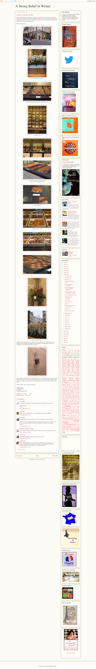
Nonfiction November (75, 412)
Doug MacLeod (76, 389)
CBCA (63, 385)
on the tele (76, 413)
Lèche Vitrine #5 (68, 301)
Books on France (74, 375)
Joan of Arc (64, 402)
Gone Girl (67, 303)
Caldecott (64, 384)
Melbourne (68, 409)
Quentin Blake (76, 417)
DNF (72, 389)
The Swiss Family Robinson (68, 297)
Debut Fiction (65, 389)
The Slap (70, 230)
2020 (65, 262)
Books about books (66, 375)
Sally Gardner (70, 421)
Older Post (55, 455)
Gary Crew (74, 394)
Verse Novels (67, 428)
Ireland (69, 400)
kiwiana (75, 403)
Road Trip (77, 419)
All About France (66, 351)
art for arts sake (74, 353)
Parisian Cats (68, 300)
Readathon (71, 418)
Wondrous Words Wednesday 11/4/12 (72, 212)
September (67, 313)
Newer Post (19, 455)
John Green (70, 402)
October (67, 279)
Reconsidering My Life (70, 419)
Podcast (68, 415)
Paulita (21, 441)
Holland (67, 398)
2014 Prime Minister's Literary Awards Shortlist (69, 289)
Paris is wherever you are (70, 295)
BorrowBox (71, 382)
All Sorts (74, 351)
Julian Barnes (74, 402)
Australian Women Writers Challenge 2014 (70, 364)
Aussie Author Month (71, 359)
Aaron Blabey (76, 350)
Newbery (73, 411)
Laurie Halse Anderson (72, 404)
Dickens (69, 389)
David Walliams (76, 388)
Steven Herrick (72, 425)
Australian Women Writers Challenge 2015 (70, 365)
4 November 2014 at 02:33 (25, 438)
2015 (65, 272)
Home (37, 455)
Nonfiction (77, 411)
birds (78, 374)
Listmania (67, 406)
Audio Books (69, 355)
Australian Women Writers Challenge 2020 (70, 372)
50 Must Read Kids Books (73, 222)
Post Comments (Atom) (40, 459)
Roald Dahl (64, 421)
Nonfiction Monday (66, 412)
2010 (65, 336)
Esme (21, 411)
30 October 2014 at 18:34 (25, 408)
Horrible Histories (72, 398)
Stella (67, 425)
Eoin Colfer (76, 390)
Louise (21, 417)
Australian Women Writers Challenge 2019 (70, 371)
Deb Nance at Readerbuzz (25, 428)
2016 (65, 270)
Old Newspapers (68, 413)
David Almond (68, 388)
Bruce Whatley (76, 382)
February (67, 326)
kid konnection (70, 403)
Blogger (55, 666)
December (67, 275)
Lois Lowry (73, 406)
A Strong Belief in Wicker (33, 6)
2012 (65, 332)
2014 (65, 274)
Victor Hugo (72, 428)
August (66, 315)
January (67, 328)
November (67, 277)
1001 (64, 350)
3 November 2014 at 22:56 (25, 432)
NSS (63, 413)
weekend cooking (74, 429)
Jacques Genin (41, 17)
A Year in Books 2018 (68, 162)
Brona (21, 401)
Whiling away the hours (68, 430)
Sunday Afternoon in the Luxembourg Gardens (70, 292)
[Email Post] (30, 393)
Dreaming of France (24, 395)
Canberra (69, 384)
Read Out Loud (65, 418)
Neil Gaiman (69, 411)
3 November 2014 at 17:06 (25, 426)
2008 (65, 340)
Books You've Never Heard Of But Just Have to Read (70, 381)
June (66, 319)
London (77, 406)
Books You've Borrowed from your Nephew (70, 377)
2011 (65, 334)
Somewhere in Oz (71, 424)
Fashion (63, 392)
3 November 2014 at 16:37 (25, 414)
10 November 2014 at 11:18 (25, 447)
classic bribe (72, 385)
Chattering (68, 385)
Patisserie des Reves (69, 310)
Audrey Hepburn (76, 355)
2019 (65, 264)
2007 (65, 342)
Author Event (65, 374)
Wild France (67, 308)
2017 (65, 268)
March (66, 324)
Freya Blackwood (71, 393)
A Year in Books (69, 350)
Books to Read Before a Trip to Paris (70, 306)
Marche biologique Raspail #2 (69, 285)
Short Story (64, 424)
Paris (29, 395)
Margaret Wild (65, 407)
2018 (65, 266)
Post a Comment (21, 449)
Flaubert (68, 392)
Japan (78, 400)
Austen (78, 359)
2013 (65, 331)
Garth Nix (69, 394)
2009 (65, 338)
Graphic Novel (68, 395)
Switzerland (77, 425)
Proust (71, 417)
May (66, 320)
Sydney (63, 426)
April (66, 322)
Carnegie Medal (75, 384)
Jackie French (74, 400)
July (66, 317)
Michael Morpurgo (66, 410)
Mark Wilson (72, 407)
